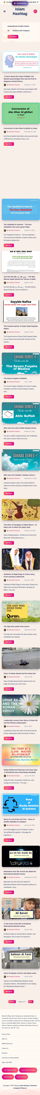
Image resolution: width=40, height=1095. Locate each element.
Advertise (4, 1053)
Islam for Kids (21, 1077)
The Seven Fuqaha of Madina (15, 378)
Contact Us (5, 1048)
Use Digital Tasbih (10, 1070)
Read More (10, 97)
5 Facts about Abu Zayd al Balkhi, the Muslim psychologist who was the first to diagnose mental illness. (20, 78)
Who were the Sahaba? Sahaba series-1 (19, 475)
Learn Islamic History (28, 1070)
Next (30, 1001)
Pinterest (24, 1088)
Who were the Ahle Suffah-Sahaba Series (20, 428)
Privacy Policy (6, 1034)
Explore (13, 36)
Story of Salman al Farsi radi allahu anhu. (20, 973)
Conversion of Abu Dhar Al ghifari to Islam (20, 128)
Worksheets (8, 1077)
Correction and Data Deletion (10, 1057)
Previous (12, 1001)
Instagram (16, 1088)
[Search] (35, 11)
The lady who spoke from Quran (16, 626)
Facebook (33, 1085)
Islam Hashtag (24, 1085)
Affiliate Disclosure (7, 1043)
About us (4, 1039)
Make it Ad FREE (7, 1062)
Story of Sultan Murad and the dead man (20, 673)
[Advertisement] (20, 172)
